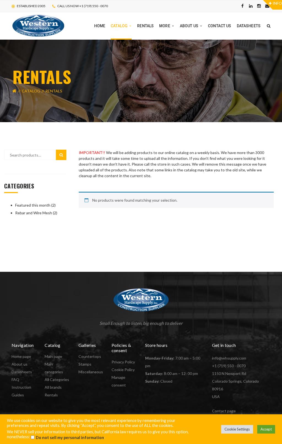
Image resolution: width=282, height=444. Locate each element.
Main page (53, 356)
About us (20, 364)
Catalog (31, 91)
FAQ (15, 379)
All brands (53, 387)
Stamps (84, 364)
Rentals (51, 395)
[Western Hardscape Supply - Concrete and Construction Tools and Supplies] (38, 25)
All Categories (57, 379)
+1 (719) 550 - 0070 (229, 365)
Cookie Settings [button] (237, 429)
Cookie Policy (123, 369)
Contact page (224, 411)
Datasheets (22, 371)
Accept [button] (266, 429)
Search (61, 155)
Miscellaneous (90, 371)
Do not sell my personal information (70, 437)
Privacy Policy (123, 362)
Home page (21, 356)
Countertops (89, 356)
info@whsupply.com (229, 358)
